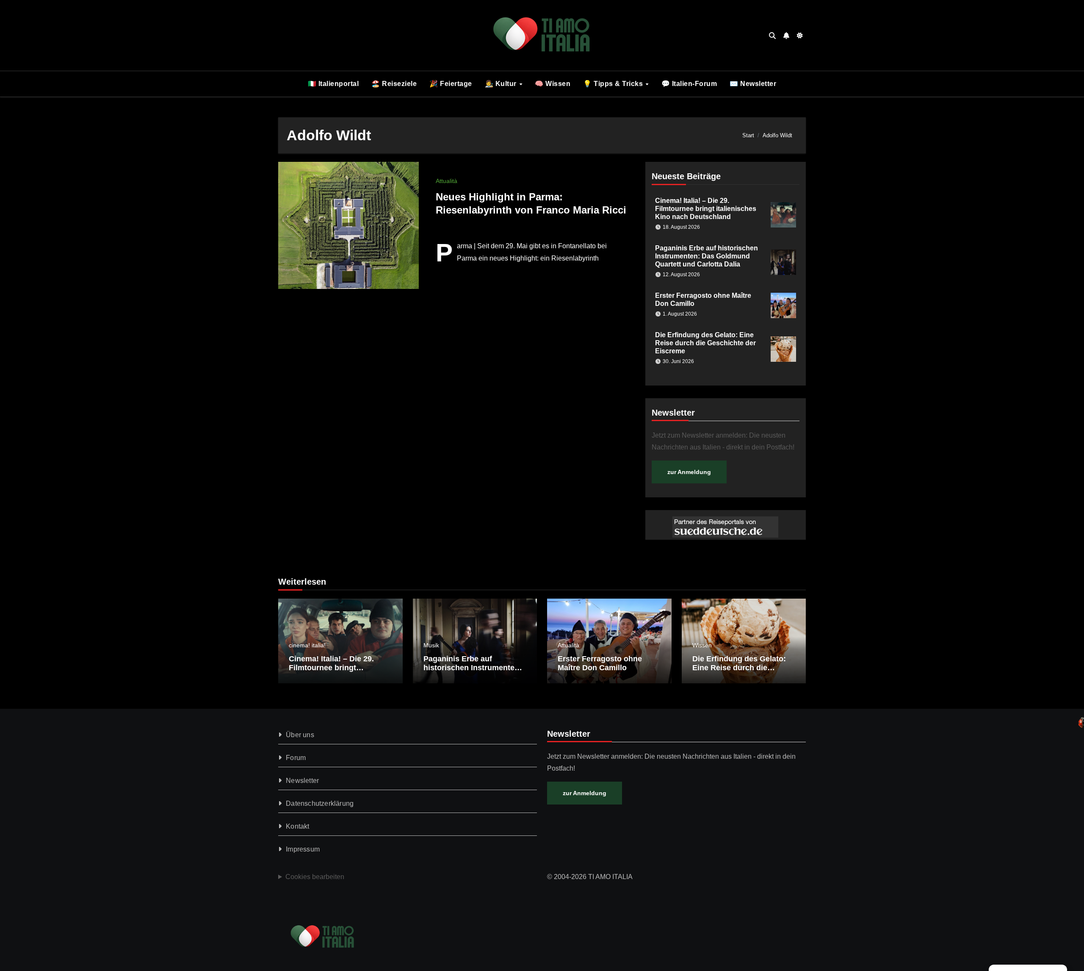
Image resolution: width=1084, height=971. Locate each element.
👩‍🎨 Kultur (502, 83)
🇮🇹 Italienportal (333, 83)
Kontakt (297, 826)
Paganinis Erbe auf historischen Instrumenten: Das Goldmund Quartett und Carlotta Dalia (706, 256)
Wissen (702, 645)
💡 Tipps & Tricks (614, 83)
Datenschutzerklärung (320, 803)
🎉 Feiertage (450, 83)
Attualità (446, 181)
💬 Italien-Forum (689, 83)
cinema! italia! (307, 645)
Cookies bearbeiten (314, 876)
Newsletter (302, 780)
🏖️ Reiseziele (394, 83)
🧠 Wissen (552, 83)
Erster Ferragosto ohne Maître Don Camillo (600, 663)
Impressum (303, 849)
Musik (431, 645)
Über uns (300, 734)
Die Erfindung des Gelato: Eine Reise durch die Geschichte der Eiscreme (705, 343)
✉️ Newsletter (753, 83)
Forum (296, 757)
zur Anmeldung (689, 472)
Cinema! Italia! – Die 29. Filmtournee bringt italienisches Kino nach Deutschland (705, 208)
